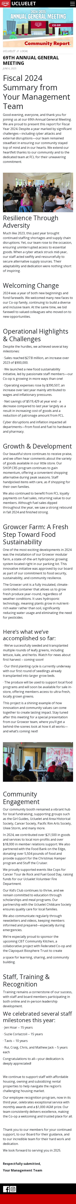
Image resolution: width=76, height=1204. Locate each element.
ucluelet (9, 51)
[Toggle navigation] (72, 3)
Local (24, 51)
